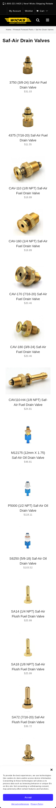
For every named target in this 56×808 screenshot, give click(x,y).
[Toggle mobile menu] (48, 20)
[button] (51, 769)
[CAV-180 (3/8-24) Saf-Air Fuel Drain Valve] (28, 328)
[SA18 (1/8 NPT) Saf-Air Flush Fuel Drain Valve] (28, 645)
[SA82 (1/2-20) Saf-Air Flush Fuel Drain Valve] (28, 751)
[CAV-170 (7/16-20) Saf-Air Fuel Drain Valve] (28, 275)
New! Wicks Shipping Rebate (38, 3)
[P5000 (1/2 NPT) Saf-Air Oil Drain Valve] (28, 486)
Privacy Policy (37, 804)
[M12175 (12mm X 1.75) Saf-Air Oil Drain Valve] (28, 433)
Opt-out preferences (20, 804)
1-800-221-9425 (13, 3)
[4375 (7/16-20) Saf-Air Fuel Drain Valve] (28, 116)
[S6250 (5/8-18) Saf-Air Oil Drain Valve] (28, 539)
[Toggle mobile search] (37, 20)
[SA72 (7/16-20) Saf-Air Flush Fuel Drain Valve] (28, 698)
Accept (28, 797)
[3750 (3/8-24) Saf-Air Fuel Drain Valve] (28, 63)
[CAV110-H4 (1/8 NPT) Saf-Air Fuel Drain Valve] (28, 381)
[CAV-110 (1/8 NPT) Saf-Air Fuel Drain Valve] (28, 169)
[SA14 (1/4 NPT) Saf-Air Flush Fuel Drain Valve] (28, 592)
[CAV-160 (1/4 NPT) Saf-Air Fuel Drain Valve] (28, 222)
